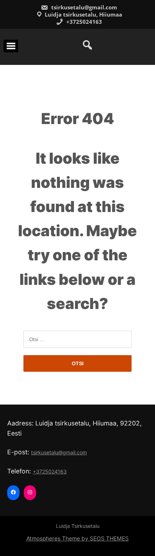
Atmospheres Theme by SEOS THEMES (77, 538)
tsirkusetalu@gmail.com (83, 7)
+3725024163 (83, 21)
